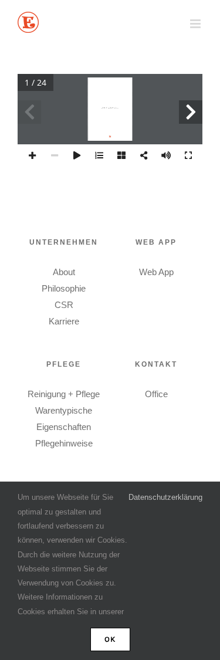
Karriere (64, 321)
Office (156, 394)
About (64, 272)
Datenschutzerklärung (165, 497)
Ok (110, 639)
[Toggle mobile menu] (196, 24)
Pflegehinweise (64, 443)
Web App (156, 272)
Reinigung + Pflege (64, 394)
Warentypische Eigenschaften (63, 418)
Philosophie (64, 288)
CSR (64, 305)
